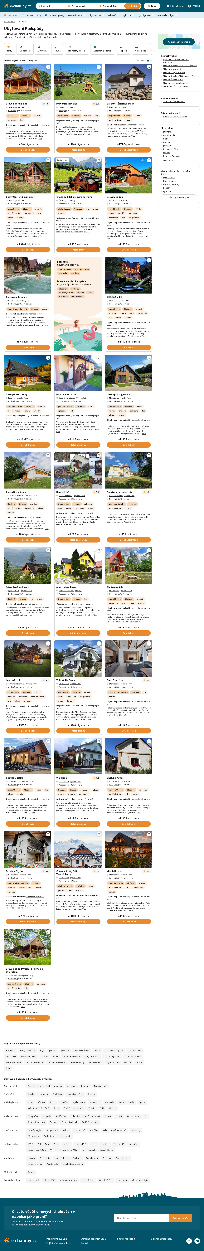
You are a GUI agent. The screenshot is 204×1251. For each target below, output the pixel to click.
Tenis (55, 1144)
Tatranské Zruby (76, 1062)
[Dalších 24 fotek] (128, 275)
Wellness (77, 1158)
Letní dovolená (77, 296)
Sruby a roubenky (82, 269)
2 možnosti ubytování (35, 517)
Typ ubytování (144, 15)
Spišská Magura (22, 300)
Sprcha (142, 1102)
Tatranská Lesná (13, 1062)
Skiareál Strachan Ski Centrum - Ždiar (179, 76)
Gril (146, 1116)
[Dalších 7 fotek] (128, 470)
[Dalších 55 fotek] (78, 849)
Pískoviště (75, 1116)
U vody (30, 1094)
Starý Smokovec (65, 495)
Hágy (42, 1050)
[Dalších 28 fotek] (27, 175)
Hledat (133, 6)
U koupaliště (80, 1144)
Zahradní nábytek (69, 1122)
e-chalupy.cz (9, 21)
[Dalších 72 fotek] (78, 565)
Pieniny (78, 590)
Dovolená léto (105, 1180)
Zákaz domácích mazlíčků (114, 1130)
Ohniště (118, 1116)
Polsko (11, 300)
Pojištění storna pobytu (58, 1243)
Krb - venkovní (133, 1116)
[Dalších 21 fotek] (27, 275)
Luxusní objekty (62, 1158)
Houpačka (46, 1116)
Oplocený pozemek (36, 1122)
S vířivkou (75, 289)
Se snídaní (93, 1130)
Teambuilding (92, 1158)
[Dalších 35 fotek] (128, 849)
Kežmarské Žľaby (81, 1050)
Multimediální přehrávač (38, 1108)
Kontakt (85, 1243)
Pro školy (107, 1158)
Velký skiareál (89, 1150)
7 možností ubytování (85, 799)
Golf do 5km (43, 1144)
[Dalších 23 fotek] (78, 82)
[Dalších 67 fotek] (128, 82)
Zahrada (53, 1122)
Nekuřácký (135, 1130)
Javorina (52, 1050)
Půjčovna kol (33, 1136)
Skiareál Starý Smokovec (174, 72)
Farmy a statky (100, 1086)
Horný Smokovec (27, 1050)
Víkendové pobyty (56, 15)
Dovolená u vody (33, 15)
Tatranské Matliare (56, 1062)
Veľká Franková (96, 1062)
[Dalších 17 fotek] (78, 756)
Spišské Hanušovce (67, 398)
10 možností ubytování (35, 314)
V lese (53, 1150)
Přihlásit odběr (180, 1218)
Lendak (97, 1050)
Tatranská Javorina (112, 1056)
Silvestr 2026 (33, 1180)
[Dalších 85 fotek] (78, 658)
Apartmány (63, 273)
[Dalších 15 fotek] (27, 373)
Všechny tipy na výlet (178, 197)
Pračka (131, 1102)
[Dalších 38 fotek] (27, 756)
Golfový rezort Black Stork (175, 116)
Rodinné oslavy (122, 1158)
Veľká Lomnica (14, 781)
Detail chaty (28, 249)
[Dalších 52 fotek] (128, 373)
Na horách (133, 1144)
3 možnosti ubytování (136, 125)
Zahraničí (112, 15)
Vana (121, 1102)
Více (40, 138)
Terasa (107, 1116)
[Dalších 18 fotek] (128, 756)
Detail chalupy (28, 445)
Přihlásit (196, 6)
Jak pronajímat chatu (161, 1238)
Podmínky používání (56, 1238)
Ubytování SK (95, 15)
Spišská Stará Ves (66, 590)
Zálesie (139, 1062)
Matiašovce (114, 398)
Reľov (55, 1056)
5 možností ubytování (35, 604)
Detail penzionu (78, 445)
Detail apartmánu (129, 149)
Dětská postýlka (34, 1130)
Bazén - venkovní (92, 1116)
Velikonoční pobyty (68, 1180)
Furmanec (10, 1050)
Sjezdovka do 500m (69, 1150)
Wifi (102, 1108)
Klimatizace (95, 1102)
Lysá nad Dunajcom (114, 1050)
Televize (92, 1108)
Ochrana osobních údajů (93, 1238)
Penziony (75, 273)
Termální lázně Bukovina (174, 101)
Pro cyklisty (45, 1158)
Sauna (90, 293)
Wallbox (65, 1130)
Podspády (12, 110)
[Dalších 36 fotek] (128, 565)
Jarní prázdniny (88, 1180)
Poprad (67, 33)
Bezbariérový (50, 1136)
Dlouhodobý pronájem (73, 1164)
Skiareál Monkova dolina (174, 69)
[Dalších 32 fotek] (27, 947)
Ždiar (10, 107)
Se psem (80, 293)
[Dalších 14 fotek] (78, 470)
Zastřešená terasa (90, 1122)
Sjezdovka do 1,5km (36, 1150)
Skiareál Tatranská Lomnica (175, 83)
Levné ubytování (34, 1164)
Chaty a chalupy (65, 269)
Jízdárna (66, 1144)
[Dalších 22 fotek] (78, 175)
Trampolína (32, 1116)
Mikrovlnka (109, 1102)
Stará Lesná (114, 590)
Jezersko (113, 300)
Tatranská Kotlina (133, 1056)
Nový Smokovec (116, 495)
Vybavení (127, 15)
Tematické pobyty (166, 15)
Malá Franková (134, 1050)
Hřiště (30, 1144)
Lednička (64, 1102)
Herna (30, 1102)
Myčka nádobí (79, 1102)
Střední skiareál (106, 1150)
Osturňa (112, 200)
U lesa (93, 1144)
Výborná (127, 1062)
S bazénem (63, 289)
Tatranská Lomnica (16, 495)
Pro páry (31, 1158)
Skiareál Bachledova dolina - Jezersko (180, 65)
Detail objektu (28, 149)
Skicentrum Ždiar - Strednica (175, 86)
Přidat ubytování (177, 6)
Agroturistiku (52, 1164)
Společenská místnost (74, 1108)
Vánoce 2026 (49, 1180)
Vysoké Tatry (19, 107)
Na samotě (63, 296)
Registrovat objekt (125, 1238)
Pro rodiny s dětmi (66, 293)
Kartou (30, 1172)
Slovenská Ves (14, 975)
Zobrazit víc (166, 160)
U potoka (105, 1144)
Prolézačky (61, 1116)
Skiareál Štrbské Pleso (173, 79)
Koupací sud (52, 1130)
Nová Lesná (64, 683)
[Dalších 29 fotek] (27, 658)
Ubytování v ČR (75, 15)
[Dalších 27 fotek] (27, 82)
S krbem (112, 1108)
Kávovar (41, 1102)
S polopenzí (79, 1130)
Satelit (52, 1102)
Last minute (12, 15)
